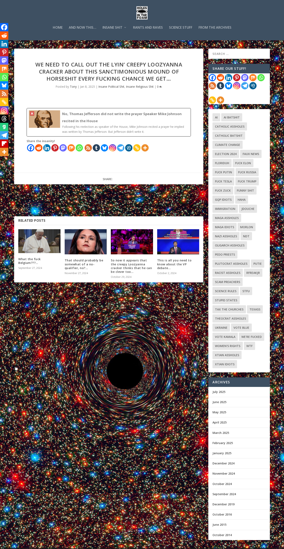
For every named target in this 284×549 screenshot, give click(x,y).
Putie (257, 264)
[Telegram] (120, 147)
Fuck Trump (247, 181)
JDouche (247, 209)
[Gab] (4, 127)
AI (216, 117)
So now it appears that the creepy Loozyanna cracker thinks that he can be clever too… (131, 266)
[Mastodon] (63, 147)
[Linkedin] (47, 147)
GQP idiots (223, 200)
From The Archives (215, 28)
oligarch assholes (229, 245)
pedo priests (225, 254)
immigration (225, 209)
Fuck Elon (243, 163)
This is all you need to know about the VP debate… (174, 264)
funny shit (245, 190)
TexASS (254, 309)
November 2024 (223, 473)
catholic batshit (229, 136)
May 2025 (219, 412)
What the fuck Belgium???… (29, 261)
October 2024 (222, 484)
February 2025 (222, 443)
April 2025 (219, 422)
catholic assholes (229, 126)
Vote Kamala (225, 337)
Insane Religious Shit (140, 87)
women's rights (227, 346)
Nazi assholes (226, 236)
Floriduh (222, 163)
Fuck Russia (247, 172)
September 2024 (224, 494)
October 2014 (222, 535)
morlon (246, 227)
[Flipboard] (4, 143)
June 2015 (219, 525)
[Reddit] (38, 147)
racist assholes (227, 273)
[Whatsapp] (79, 147)
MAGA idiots (224, 227)
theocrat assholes (230, 318)
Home (58, 28)
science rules (225, 291)
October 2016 (222, 514)
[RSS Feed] (212, 85)
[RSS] (88, 147)
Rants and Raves (148, 28)
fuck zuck (223, 190)
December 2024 (223, 463)
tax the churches (229, 309)
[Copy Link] (137, 147)
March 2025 (220, 433)
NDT (246, 236)
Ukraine (221, 328)
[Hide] (1, 160)
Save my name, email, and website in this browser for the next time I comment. (72, 369)
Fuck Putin (223, 172)
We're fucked (251, 337)
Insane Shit (112, 28)
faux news (251, 154)
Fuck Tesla (223, 181)
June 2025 (219, 402)
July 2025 (218, 392)
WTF (249, 346)
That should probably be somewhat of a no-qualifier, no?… (84, 264)
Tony (73, 87)
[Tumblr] (96, 147)
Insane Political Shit (111, 87)
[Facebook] (30, 147)
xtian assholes (227, 355)
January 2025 (221, 453)
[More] (145, 147)
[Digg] (128, 147)
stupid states (226, 300)
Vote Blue (241, 328)
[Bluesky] (104, 147)
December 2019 (223, 504)
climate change (227, 145)
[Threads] (4, 118)
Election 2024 (226, 154)
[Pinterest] (55, 147)
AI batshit (232, 117)
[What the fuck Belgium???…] (39, 241)
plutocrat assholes (231, 264)
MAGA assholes (227, 218)
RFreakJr (253, 273)
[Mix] (71, 147)
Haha (242, 200)
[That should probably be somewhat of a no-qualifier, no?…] (86, 242)
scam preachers (227, 282)
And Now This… (82, 28)
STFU (246, 291)
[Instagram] (112, 147)
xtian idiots (225, 364)
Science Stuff (180, 28)
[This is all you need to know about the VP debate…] (178, 242)
